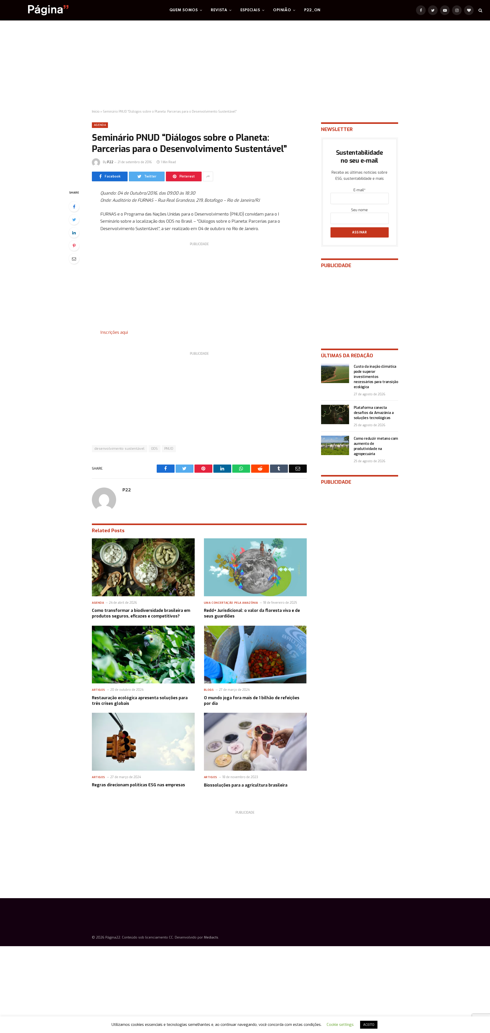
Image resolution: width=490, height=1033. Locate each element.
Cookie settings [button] (340, 1024)
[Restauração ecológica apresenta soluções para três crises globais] (143, 655)
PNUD (169, 448)
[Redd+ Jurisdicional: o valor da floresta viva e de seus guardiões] (255, 567)
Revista (219, 10)
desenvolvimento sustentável (119, 448)
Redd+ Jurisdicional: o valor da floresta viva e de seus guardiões (252, 613)
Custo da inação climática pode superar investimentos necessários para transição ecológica (376, 376)
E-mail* (359, 190)
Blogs (209, 690)
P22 (110, 162)
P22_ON (312, 10)
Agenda (100, 125)
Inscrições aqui (114, 332)
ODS (154, 448)
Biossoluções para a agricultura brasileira (245, 785)
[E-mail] (74, 259)
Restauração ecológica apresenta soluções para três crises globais (140, 700)
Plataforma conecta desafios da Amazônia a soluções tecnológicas (374, 412)
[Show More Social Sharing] (208, 176)
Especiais (250, 10)
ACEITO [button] (368, 1025)
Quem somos (183, 10)
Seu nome (359, 210)
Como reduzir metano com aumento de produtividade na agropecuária (376, 446)
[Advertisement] (245, 65)
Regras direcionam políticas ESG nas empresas (138, 785)
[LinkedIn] (74, 233)
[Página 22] (38, 10)
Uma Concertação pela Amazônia (231, 603)
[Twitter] (74, 220)
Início (96, 112)
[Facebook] (74, 206)
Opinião (282, 10)
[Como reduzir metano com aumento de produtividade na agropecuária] (335, 445)
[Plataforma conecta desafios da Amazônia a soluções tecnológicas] (335, 414)
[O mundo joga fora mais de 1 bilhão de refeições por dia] (255, 655)
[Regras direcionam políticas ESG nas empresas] (143, 742)
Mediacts (211, 937)
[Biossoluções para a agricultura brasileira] (255, 742)
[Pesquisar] (479, 10)
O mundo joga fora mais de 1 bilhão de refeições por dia (251, 700)
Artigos (98, 690)
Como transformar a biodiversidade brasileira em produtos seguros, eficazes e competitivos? (141, 613)
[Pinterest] (74, 246)
